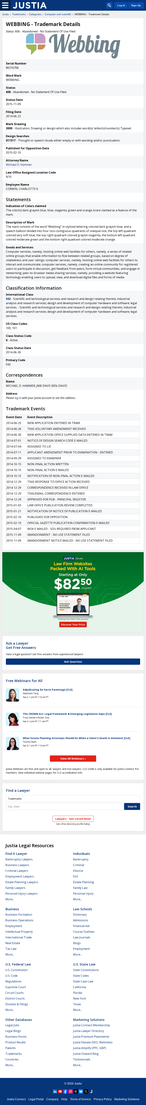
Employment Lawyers (19, 876)
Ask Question (73, 661)
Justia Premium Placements (91, 1037)
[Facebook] (65, 1091)
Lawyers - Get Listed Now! (73, 818)
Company (52, 1099)
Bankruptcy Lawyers (19, 859)
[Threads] (76, 1091)
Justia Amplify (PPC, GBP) (89, 1048)
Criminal (78, 865)
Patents (10, 1048)
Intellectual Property (19, 932)
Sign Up (136, 5)
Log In (121, 5)
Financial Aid (81, 926)
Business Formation (18, 914)
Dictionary (80, 914)
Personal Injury (83, 893)
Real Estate (12, 943)
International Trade (18, 937)
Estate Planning (83, 882)
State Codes (81, 976)
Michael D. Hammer (19, 165)
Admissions (80, 920)
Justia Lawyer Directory (88, 1031)
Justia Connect (16, 1099)
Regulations (13, 981)
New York (79, 998)
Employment (13, 926)
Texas (77, 1004)
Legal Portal (36, 1099)
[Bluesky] (81, 1091)
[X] (86, 1091)
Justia (5, 14)
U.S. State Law (84, 964)
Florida (77, 993)
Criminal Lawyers (16, 871)
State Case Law (83, 981)
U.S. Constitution (16, 970)
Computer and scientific (58, 14)
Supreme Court (15, 987)
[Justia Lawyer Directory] (91, 1091)
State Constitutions (86, 970)
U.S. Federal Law (18, 964)
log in (18, 398)
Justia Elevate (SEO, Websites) (92, 1042)
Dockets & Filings (16, 1004)
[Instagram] (70, 1091)
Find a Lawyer (18, 790)
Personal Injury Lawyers (21, 893)
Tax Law (10, 949)
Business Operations (19, 920)
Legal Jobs (12, 1025)
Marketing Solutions (89, 1020)
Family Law (80, 888)
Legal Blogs (13, 1031)
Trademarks (19, 14)
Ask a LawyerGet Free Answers (21, 645)
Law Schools (82, 909)
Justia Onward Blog (86, 1054)
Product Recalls (15, 1042)
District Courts (15, 998)
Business (12, 909)
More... (9, 899)
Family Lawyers (15, 888)
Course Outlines (84, 932)
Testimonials (81, 1059)
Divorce (78, 871)
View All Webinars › (73, 758)
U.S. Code (11, 976)
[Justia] (30, 5)
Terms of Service (80, 1099)
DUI (75, 876)
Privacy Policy (103, 1099)
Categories (35, 14)
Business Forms (16, 1037)
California (79, 987)
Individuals (81, 853)
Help (64, 1099)
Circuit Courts (14, 993)
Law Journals (81, 937)
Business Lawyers (17, 865)
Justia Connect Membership (91, 1025)
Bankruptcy (80, 859)
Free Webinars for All (24, 681)
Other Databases (18, 1020)
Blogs (77, 943)
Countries (12, 1059)
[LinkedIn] (55, 1091)
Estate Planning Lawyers (21, 882)
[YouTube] (60, 1091)
